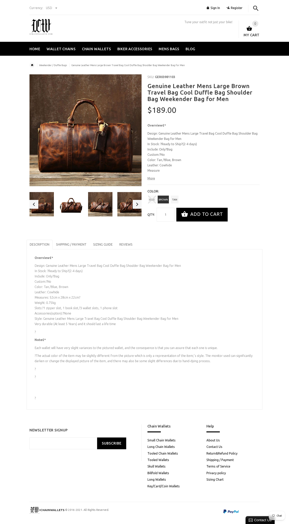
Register (236, 8)
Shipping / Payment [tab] (71, 244)
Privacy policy (216, 473)
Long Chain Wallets (161, 446)
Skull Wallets (156, 466)
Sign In (215, 8)
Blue (152, 199)
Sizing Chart (215, 479)
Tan (174, 199)
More (151, 178)
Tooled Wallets (158, 460)
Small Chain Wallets (161, 440)
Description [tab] (39, 244)
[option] (41, 204)
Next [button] (137, 204)
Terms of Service (218, 466)
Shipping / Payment (220, 460)
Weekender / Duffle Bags (53, 65)
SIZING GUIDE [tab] (103, 244)
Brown (163, 199)
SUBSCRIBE (111, 443)
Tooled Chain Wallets (162, 453)
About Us (213, 440)
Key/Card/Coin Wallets (163, 486)
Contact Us (214, 446)
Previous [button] (33, 204)
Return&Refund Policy (221, 453)
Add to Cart (206, 214)
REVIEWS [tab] (126, 244)
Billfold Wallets (158, 473)
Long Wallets (156, 479)
